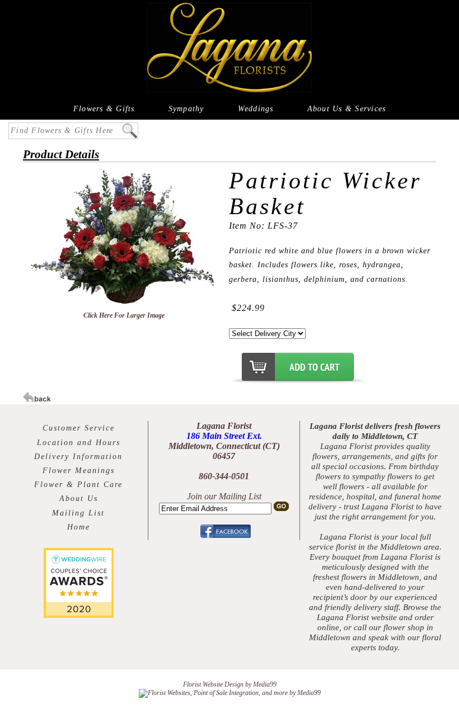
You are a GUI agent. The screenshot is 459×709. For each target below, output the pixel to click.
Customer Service (79, 428)
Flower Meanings (79, 470)
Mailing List (78, 513)
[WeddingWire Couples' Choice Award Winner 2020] (79, 615)
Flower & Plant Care (78, 484)
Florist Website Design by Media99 (230, 684)
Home (78, 527)
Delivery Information (78, 456)
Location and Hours (78, 442)
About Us (78, 498)
